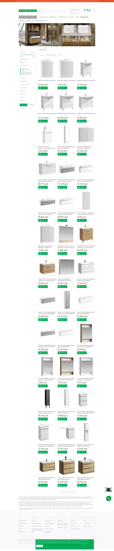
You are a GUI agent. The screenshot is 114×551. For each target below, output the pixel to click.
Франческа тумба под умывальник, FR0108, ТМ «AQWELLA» (74, 113)
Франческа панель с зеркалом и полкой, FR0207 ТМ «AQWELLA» (56, 80)
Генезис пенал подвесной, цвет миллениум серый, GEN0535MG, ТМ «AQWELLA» (67, 314)
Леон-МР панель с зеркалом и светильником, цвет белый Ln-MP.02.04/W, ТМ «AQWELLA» (85, 214)
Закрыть (39, 546)
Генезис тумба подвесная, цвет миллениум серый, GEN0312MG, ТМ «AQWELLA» (47, 347)
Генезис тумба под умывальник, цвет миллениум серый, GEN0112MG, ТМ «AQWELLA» (47, 214)
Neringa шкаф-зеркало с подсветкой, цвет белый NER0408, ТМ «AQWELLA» (65, 280)
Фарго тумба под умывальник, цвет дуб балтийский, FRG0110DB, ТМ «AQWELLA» (46, 479)
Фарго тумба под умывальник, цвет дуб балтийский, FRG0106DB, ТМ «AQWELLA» (66, 479)
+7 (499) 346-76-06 (71, 1)
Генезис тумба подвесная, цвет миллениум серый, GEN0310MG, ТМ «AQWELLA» (47, 314)
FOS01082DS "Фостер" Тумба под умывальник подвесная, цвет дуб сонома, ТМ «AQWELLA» (47, 280)
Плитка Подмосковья (40, 539)
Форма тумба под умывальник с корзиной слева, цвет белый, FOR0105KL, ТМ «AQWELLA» (47, 446)
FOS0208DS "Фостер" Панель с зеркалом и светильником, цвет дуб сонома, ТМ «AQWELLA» (67, 247)
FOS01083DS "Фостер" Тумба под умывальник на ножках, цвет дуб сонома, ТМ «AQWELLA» (86, 247)
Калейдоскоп (44, 13)
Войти (86, 4)
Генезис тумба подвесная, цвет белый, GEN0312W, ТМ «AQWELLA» (66, 347)
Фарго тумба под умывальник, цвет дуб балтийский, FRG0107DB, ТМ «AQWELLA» (85, 479)
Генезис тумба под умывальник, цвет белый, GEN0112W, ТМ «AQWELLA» (66, 214)
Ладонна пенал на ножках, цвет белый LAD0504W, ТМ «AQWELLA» (66, 413)
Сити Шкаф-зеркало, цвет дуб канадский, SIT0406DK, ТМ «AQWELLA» (85, 380)
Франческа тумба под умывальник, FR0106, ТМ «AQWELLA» (93, 80)
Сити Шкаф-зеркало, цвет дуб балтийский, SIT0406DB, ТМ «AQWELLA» (66, 380)
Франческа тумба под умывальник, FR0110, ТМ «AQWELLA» (93, 113)
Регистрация (92, 4)
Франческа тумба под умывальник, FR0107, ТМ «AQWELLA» (54, 113)
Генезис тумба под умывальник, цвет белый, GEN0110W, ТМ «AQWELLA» (86, 181)
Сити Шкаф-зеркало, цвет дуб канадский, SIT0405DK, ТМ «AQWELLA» (46, 380)
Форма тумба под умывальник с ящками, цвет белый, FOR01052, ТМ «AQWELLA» (86, 413)
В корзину (43, 88)
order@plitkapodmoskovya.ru (75, 13)
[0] (84, 11)
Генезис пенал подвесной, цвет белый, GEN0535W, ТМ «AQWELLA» (66, 148)
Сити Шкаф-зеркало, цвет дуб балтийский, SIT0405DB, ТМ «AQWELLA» (85, 347)
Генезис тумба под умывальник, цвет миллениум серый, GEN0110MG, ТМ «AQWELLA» (66, 181)
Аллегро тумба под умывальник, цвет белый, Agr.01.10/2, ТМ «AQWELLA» (47, 181)
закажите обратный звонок (82, 1)
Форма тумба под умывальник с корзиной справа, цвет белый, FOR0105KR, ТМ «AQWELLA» (67, 446)
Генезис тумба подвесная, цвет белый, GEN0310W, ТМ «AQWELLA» (85, 314)
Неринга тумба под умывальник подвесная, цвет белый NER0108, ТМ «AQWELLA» (86, 280)
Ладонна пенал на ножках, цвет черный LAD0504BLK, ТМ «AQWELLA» (47, 413)
